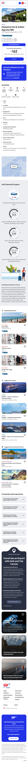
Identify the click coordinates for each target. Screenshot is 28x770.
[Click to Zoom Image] (14, 15)
